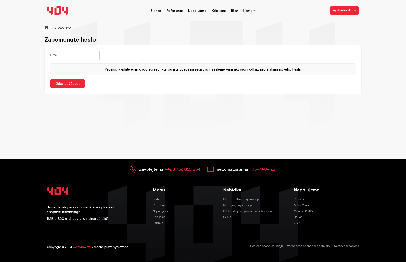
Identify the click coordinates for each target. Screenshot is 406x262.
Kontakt (249, 10)
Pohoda (299, 199)
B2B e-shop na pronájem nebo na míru (249, 211)
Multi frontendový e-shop (241, 199)
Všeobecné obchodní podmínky (308, 246)
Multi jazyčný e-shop (237, 205)
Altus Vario (301, 205)
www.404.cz (81, 247)
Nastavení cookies (346, 246)
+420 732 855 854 (182, 169)
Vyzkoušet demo (344, 10)
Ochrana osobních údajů (266, 246)
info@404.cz (262, 169)
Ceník (227, 217)
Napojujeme (197, 10)
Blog (234, 10)
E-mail (54, 55)
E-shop (155, 10)
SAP (297, 223)
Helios (298, 217)
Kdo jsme (219, 10)
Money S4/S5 (303, 211)
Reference (174, 10)
